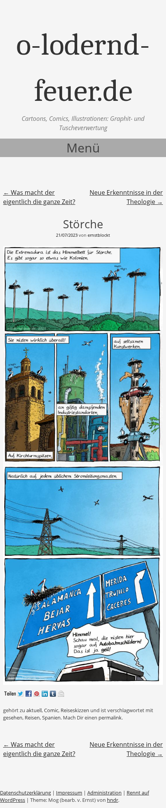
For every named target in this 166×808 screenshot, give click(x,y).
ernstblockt (99, 235)
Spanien (51, 717)
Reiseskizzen (75, 710)
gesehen (12, 717)
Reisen (32, 717)
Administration (104, 792)
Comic (51, 710)
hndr (112, 799)
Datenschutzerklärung (25, 792)
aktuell (34, 710)
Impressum (69, 792)
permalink (110, 717)
